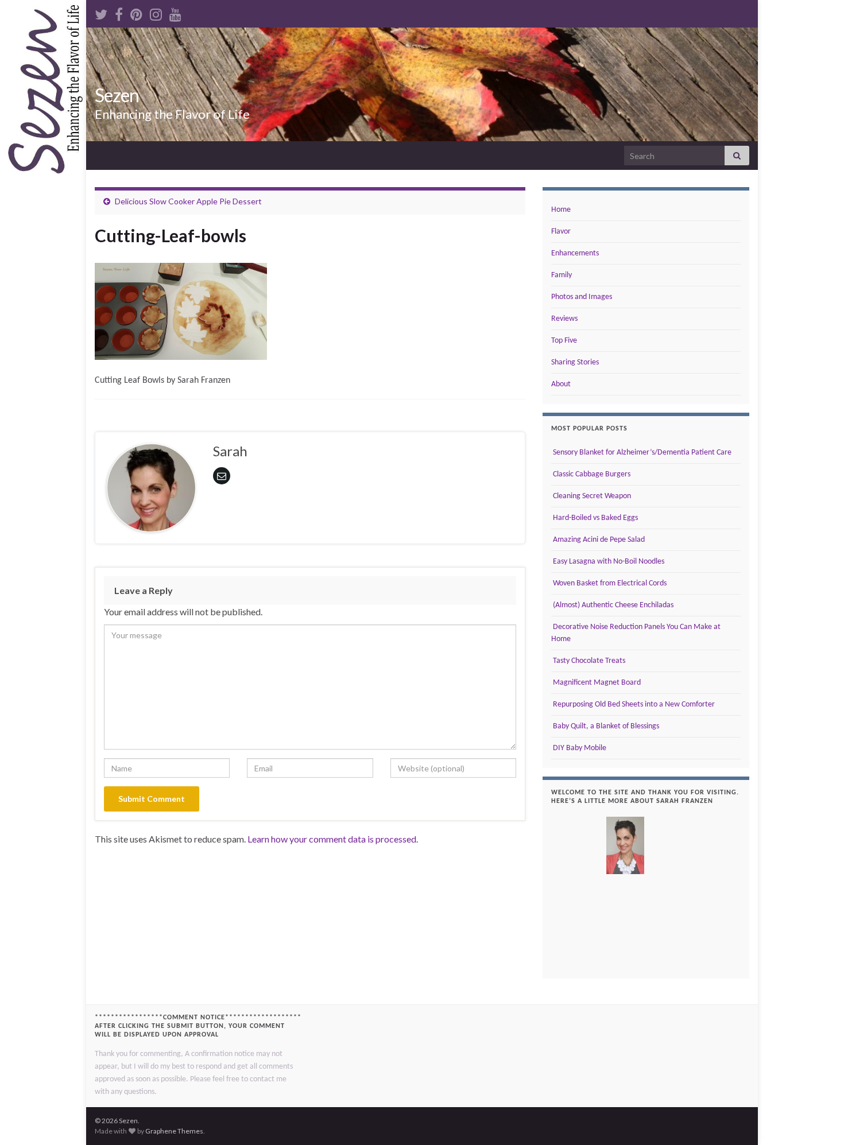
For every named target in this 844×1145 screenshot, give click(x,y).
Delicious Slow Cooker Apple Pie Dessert (188, 201)
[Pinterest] (136, 12)
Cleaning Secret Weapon (591, 496)
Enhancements (575, 253)
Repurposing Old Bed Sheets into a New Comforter (633, 704)
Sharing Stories (575, 362)
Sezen (117, 95)
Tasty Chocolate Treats (588, 661)
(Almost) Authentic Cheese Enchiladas (612, 605)
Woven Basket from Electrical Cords (609, 583)
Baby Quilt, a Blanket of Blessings (605, 726)
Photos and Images (581, 297)
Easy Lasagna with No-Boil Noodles (607, 561)
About (561, 384)
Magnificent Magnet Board (596, 682)
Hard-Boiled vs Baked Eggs (594, 518)
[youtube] (175, 12)
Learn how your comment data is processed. (332, 838)
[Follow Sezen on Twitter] (101, 12)
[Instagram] (156, 12)
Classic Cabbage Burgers (590, 474)
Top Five (564, 340)
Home (561, 209)
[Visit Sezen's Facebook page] (119, 12)
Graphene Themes (174, 1131)
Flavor (561, 231)
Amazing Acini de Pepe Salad (598, 539)
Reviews (564, 319)
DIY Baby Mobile (578, 748)
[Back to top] (818, 1119)
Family (561, 275)
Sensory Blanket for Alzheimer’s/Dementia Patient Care (641, 452)
